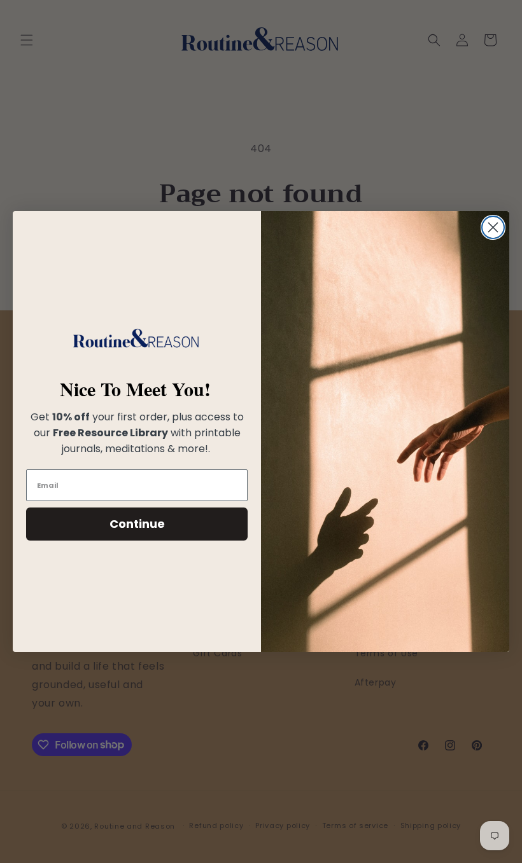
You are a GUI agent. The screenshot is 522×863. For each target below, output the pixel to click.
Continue (137, 524)
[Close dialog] (493, 227)
